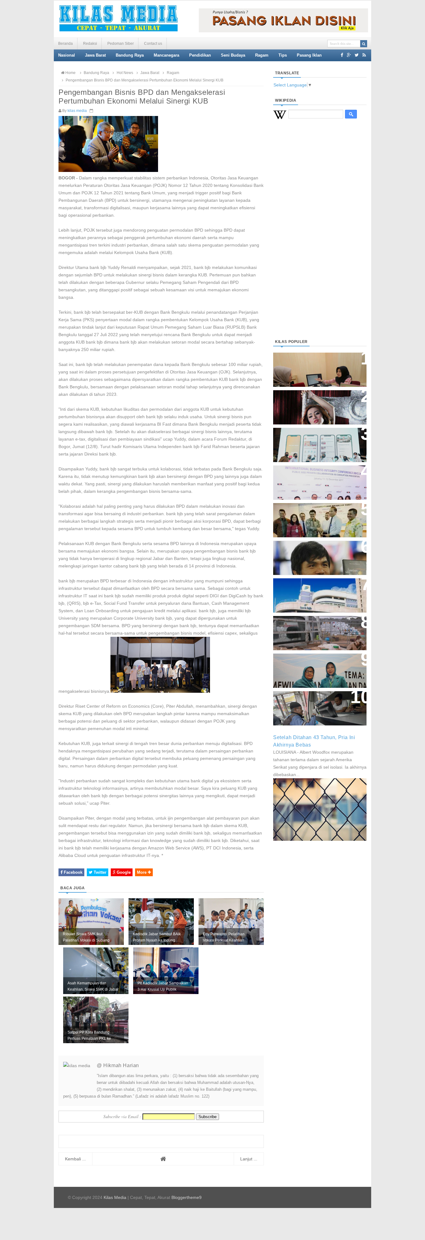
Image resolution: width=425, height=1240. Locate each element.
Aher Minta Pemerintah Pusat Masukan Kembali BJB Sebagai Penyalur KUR (316, 592)
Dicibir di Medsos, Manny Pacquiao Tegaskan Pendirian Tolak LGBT (314, 554)
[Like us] (341, 55)
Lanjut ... (248, 1158)
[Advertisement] (320, 236)
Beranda (65, 43)
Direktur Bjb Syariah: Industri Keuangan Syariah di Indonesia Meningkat (316, 366)
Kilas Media (115, 1197)
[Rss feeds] (364, 55)
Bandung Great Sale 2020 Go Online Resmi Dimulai (313, 439)
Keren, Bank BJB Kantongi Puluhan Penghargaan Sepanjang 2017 (318, 479)
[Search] (363, 43)
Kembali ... (75, 1158)
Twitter (99, 872)
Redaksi (90, 43)
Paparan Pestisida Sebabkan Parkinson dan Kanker (313, 627)
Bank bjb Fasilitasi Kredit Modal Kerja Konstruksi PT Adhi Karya (317, 514)
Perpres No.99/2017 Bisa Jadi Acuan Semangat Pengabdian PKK (314, 667)
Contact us (153, 43)
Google (123, 872)
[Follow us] (356, 55)
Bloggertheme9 (186, 1197)
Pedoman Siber (120, 43)
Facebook (72, 872)
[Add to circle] (349, 55)
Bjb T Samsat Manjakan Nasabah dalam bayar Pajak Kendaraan (318, 702)
